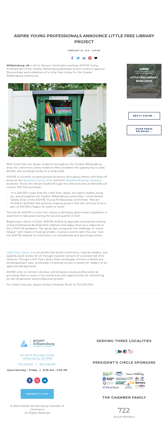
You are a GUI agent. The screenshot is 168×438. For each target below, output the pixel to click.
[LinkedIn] (45, 380)
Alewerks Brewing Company (84, 180)
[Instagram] (37, 380)
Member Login (37, 393)
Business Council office (38, 180)
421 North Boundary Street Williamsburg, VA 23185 (37, 357)
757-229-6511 (26, 364)
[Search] (8, 10)
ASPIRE (96, 51)
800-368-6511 (48, 364)
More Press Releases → (144, 130)
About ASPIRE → (144, 116)
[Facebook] (30, 380)
